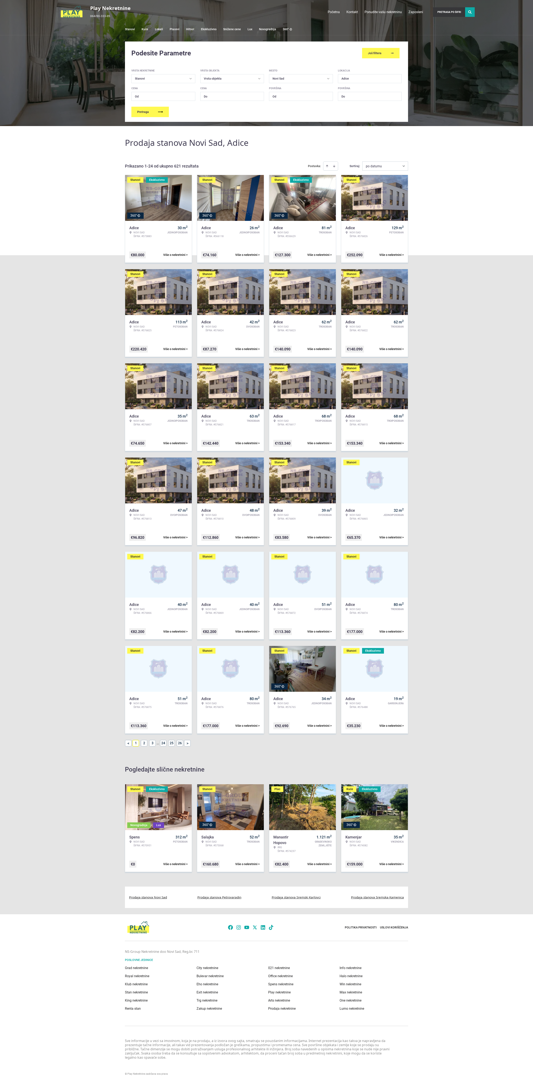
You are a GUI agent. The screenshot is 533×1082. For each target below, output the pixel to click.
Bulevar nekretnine (210, 976)
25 (171, 743)
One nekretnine (350, 1000)
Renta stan (133, 1009)
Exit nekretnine (207, 992)
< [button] (128, 743)
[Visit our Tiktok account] (271, 927)
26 (180, 743)
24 (163, 743)
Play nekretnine (279, 992)
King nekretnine (136, 1000)
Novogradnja (267, 29)
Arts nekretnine (279, 1000)
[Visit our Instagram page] (238, 927)
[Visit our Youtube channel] (246, 927)
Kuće (145, 29)
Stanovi (130, 29)
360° (286, 29)
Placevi (174, 29)
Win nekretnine (350, 984)
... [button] (158, 743)
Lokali (159, 29)
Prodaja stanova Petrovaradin (219, 897)
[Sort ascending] (327, 166)
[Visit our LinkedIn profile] (262, 927)
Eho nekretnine (207, 984)
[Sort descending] (334, 166)
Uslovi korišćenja (394, 927)
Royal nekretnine (137, 976)
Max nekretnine (351, 992)
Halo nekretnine (351, 976)
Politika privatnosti (361, 927)
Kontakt (352, 12)
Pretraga (143, 112)
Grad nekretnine (136, 968)
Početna (334, 12)
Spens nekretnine (280, 984)
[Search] (470, 12)
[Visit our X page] (254, 927)
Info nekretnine (350, 968)
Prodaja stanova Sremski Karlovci (296, 897)
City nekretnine (207, 968)
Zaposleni (415, 12)
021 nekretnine (279, 968)
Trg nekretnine (207, 1000)
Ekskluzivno (209, 29)
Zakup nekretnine (209, 1009)
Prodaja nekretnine (282, 1009)
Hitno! (190, 29)
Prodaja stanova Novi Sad (148, 897)
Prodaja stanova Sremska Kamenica (377, 897)
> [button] (187, 743)
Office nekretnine (280, 976)
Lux (250, 29)
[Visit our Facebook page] (230, 927)
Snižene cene (232, 29)
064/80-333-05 (100, 16)
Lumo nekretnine (352, 1009)
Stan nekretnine (136, 992)
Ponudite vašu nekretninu (383, 12)
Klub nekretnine (136, 984)
